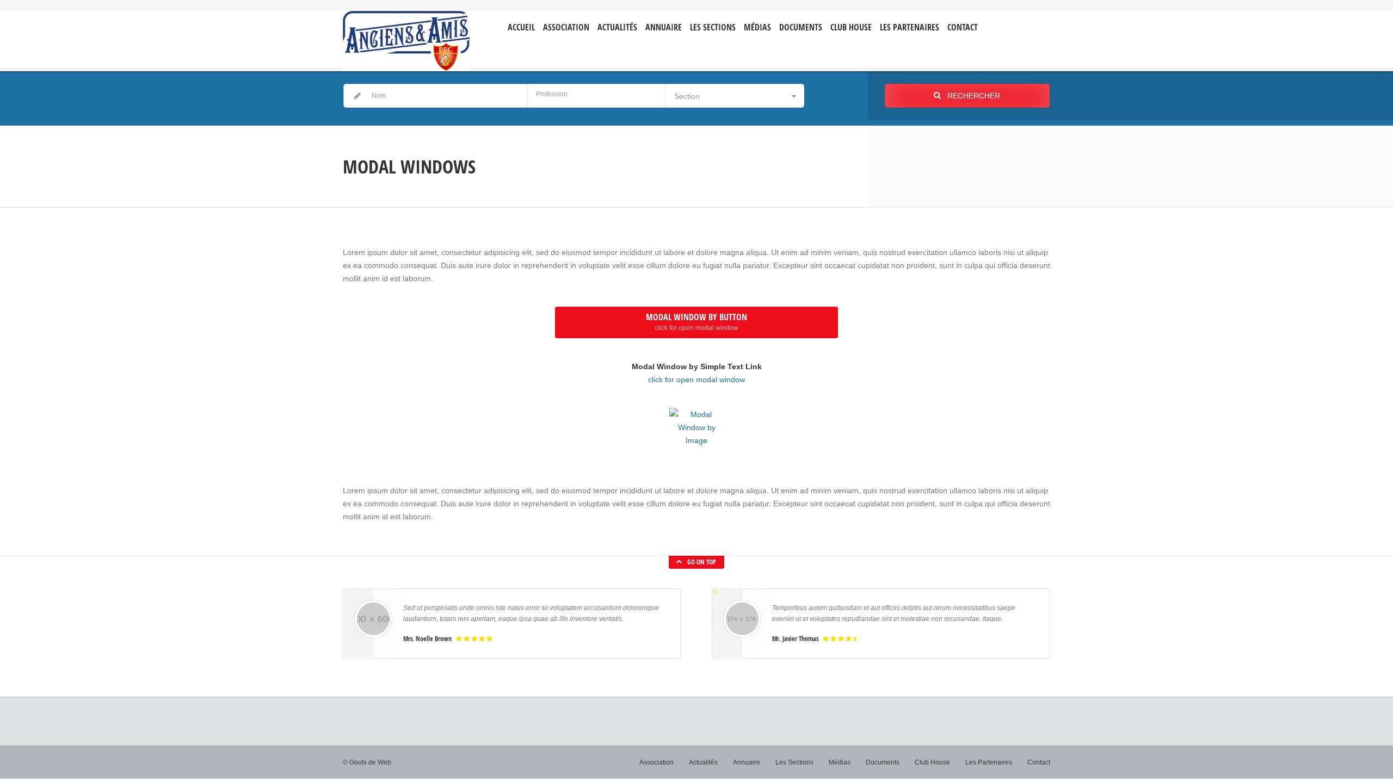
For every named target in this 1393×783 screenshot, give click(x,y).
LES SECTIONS (713, 27)
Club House (851, 27)
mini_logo (1018, 20)
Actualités (617, 27)
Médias (757, 27)
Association (566, 27)
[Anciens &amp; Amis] (406, 41)
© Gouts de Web (367, 762)
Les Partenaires (909, 27)
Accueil (521, 27)
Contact (962, 27)
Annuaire (663, 27)
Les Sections (794, 762)
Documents (800, 27)
